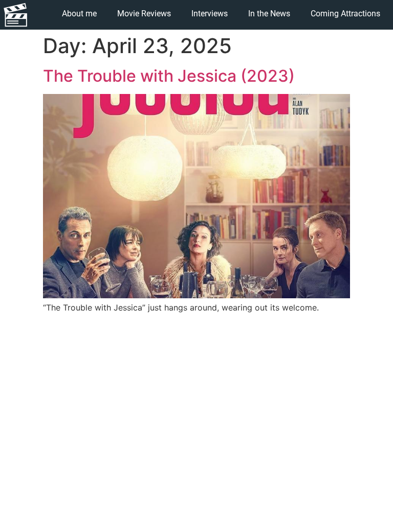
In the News (269, 13)
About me (79, 13)
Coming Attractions (345, 13)
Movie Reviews (144, 13)
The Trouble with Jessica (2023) (169, 76)
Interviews (209, 13)
